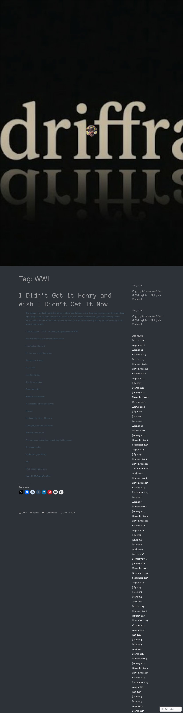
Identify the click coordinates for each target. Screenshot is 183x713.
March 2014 (138, 654)
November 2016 (140, 521)
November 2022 (140, 369)
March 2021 (138, 388)
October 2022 (139, 373)
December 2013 (140, 668)
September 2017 (140, 492)
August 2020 (138, 407)
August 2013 (138, 687)
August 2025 (138, 345)
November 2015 (140, 573)
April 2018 (137, 473)
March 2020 (138, 430)
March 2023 (138, 359)
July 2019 (136, 454)
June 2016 (137, 540)
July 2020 (137, 411)
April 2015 (137, 601)
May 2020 (137, 421)
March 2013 (138, 711)
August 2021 (138, 378)
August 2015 (138, 582)
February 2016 (139, 559)
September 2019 (140, 445)
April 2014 (137, 649)
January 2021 (138, 392)
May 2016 (137, 544)
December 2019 (140, 440)
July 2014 (136, 635)
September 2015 (140, 578)
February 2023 (139, 364)
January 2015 (138, 616)
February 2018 (139, 478)
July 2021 (136, 383)
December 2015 (140, 568)
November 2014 (140, 620)
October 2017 (138, 487)
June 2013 (137, 696)
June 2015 (137, 592)
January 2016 (139, 563)
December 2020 (140, 397)
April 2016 (137, 549)
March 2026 (138, 340)
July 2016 (136, 535)
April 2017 (137, 502)
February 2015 (139, 611)
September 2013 (140, 682)
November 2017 (140, 483)
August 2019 (138, 449)
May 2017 (137, 497)
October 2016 (139, 525)
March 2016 (138, 554)
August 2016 (138, 530)
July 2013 (136, 692)
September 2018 (140, 468)
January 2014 (139, 663)
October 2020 (139, 402)
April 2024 (137, 350)
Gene (24, 512)
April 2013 (137, 706)
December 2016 (140, 516)
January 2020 (139, 435)
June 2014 (137, 639)
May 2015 (137, 597)
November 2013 (140, 673)
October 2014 (139, 625)
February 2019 (139, 459)
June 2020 (137, 416)
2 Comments (51, 512)
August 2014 (138, 630)
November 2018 (140, 464)
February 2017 (139, 506)
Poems (36, 512)
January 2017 (138, 511)
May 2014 (137, 644)
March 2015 (138, 606)
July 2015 (136, 587)
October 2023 (139, 354)
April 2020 (137, 426)
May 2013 (137, 701)
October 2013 (138, 677)
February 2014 (139, 658)
